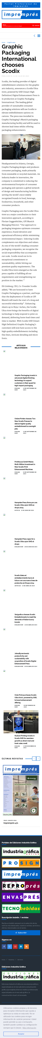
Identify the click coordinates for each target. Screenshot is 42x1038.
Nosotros (11, 959)
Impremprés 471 (11, 823)
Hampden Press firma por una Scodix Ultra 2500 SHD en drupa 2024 (26, 505)
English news (11, 42)
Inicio (3, 42)
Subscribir (22, 933)
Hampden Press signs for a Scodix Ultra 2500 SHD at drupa (25, 541)
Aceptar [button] (21, 1034)
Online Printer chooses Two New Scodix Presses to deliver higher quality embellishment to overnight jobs (25, 424)
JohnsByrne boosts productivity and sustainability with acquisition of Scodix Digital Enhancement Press (25, 659)
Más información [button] (29, 1028)
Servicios (20, 959)
